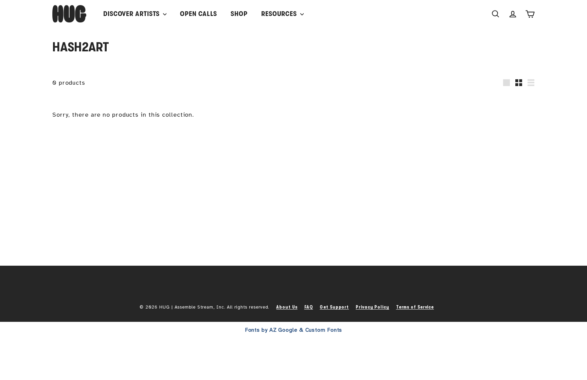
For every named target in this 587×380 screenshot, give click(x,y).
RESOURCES (280, 14)
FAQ (308, 307)
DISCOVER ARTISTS (132, 14)
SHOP (239, 14)
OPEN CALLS (198, 14)
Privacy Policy (372, 307)
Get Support (334, 307)
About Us (286, 307)
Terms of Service (415, 307)
